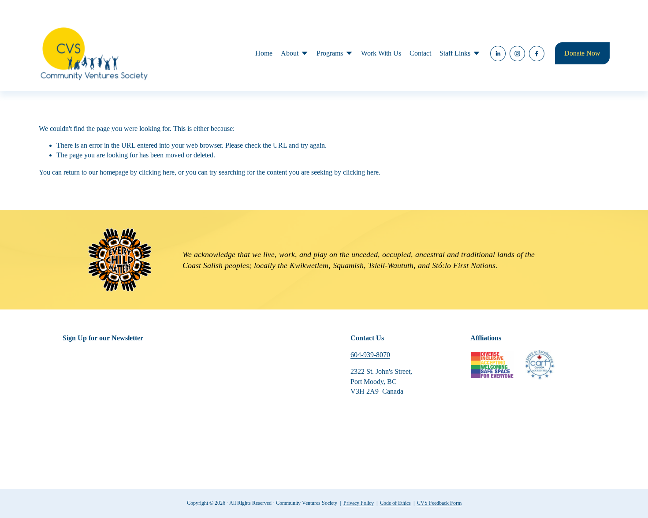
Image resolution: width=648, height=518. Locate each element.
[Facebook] (536, 53)
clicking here (157, 172)
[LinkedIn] (498, 53)
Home (263, 53)
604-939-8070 (370, 354)
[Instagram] (517, 53)
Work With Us (381, 53)
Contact (420, 53)
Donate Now (582, 53)
